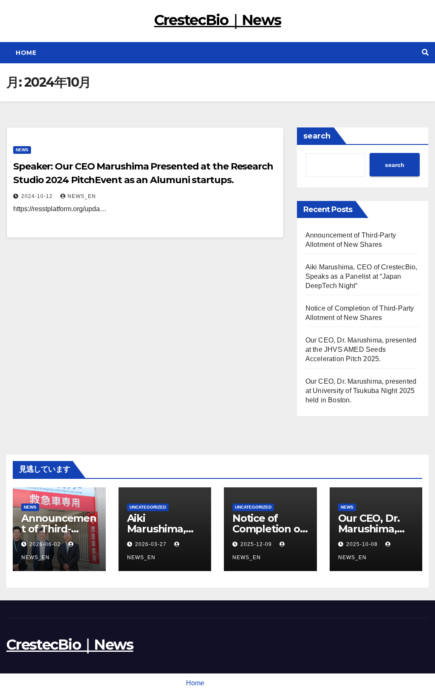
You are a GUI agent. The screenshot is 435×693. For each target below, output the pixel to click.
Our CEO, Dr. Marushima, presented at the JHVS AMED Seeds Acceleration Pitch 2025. (361, 349)
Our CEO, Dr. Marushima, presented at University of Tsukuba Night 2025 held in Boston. (361, 391)
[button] (425, 52)
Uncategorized (148, 507)
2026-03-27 (151, 544)
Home (26, 53)
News (22, 149)
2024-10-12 (37, 196)
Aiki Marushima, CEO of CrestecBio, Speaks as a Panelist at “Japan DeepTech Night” (361, 276)
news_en (82, 196)
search (316, 136)
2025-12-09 (257, 544)
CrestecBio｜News (217, 20)
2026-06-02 (45, 544)
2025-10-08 (362, 544)
